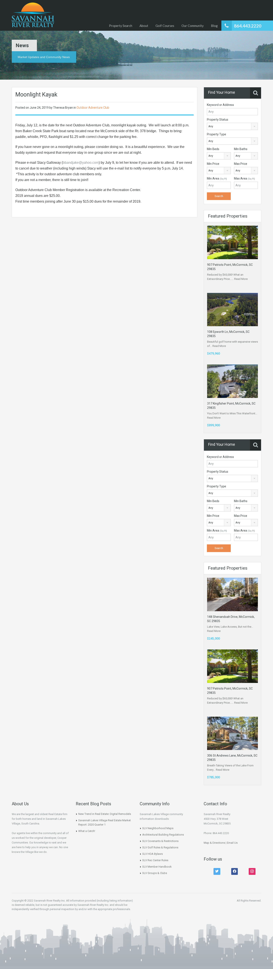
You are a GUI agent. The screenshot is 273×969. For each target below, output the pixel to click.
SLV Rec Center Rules (155, 860)
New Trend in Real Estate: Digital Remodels (104, 814)
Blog (214, 26)
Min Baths (240, 149)
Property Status (217, 119)
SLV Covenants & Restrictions (160, 841)
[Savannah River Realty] (33, 15)
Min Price (213, 163)
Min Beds (213, 149)
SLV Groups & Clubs (154, 873)
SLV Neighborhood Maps (157, 828)
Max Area (244, 178)
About (143, 26)
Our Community (193, 26)
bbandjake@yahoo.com (81, 162)
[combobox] (232, 126)
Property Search (120, 26)
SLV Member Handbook (157, 866)
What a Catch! (86, 831)
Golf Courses (164, 26)
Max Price (240, 163)
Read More (241, 279)
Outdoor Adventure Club (93, 107)
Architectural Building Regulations (163, 834)
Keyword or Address (220, 105)
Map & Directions (214, 842)
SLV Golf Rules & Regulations (160, 847)
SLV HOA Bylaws (152, 853)
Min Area (217, 178)
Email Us (232, 842)
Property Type (216, 134)
